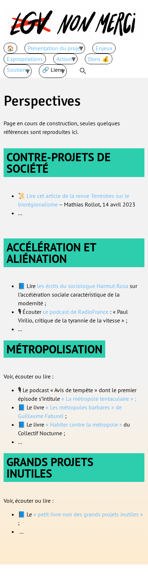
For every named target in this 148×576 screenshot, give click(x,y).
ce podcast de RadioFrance (75, 311)
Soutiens (17, 69)
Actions (65, 58)
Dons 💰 (98, 58)
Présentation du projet (55, 48)
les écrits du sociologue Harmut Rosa (82, 285)
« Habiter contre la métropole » (84, 424)
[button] (83, 71)
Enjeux (104, 48)
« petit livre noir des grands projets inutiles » (88, 514)
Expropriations (25, 58)
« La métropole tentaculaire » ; (98, 398)
